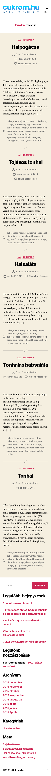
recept (30, 140)
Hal (19, 40)
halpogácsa (12, 140)
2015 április (10, 712)
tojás (9, 242)
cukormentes (37, 124)
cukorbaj (17, 121)
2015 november (12, 686)
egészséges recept (35, 131)
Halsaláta (25, 264)
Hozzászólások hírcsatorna (19, 752)
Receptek (28, 40)
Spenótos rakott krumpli (17, 603)
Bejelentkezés (11, 744)
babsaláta (17, 438)
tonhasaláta (20, 568)
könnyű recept (31, 239)
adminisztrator (31, 54)
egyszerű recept (15, 239)
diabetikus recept (15, 131)
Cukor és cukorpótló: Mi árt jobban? (24, 641)
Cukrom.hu (18, 770)
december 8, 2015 (27, 59)
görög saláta (20, 565)
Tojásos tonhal (25, 162)
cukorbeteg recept (16, 233)
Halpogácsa (25, 47)
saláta (17, 343)
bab (8, 438)
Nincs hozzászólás (27, 63)
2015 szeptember (14, 695)
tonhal (38, 140)
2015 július (9, 703)
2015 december (12, 682)
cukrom (32, 127)
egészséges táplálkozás (19, 134)
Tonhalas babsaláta (25, 365)
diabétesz (42, 127)
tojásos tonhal (20, 242)
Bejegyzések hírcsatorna (18, 748)
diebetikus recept (34, 236)
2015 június (10, 708)
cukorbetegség (22, 124)
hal (38, 137)
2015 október (11, 691)
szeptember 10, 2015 (27, 174)
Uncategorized (12, 728)
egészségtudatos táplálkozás (21, 137)
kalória (23, 140)
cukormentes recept (17, 127)
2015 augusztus (12, 699)
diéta (28, 562)
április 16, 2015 (14, 276)
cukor (9, 121)
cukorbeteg (29, 121)
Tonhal (25, 476)
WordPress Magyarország (19, 757)
